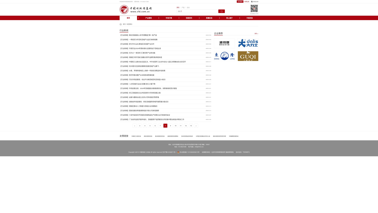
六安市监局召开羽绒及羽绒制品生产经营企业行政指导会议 (149, 115)
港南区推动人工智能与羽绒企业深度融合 (143, 106)
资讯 (178, 7)
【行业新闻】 (124, 35)
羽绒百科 (189, 18)
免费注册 (246, 1)
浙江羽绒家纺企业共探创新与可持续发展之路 (145, 93)
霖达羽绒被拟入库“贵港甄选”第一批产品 (143, 35)
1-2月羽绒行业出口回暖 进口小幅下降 (142, 84)
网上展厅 (229, 18)
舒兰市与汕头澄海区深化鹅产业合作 (141, 44)
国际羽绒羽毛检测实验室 (219, 136)
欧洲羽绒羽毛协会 (160, 136)
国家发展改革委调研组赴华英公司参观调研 (144, 110)
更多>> (256, 33)
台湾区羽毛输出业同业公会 (203, 136)
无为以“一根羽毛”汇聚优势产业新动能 (142, 53)
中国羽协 (249, 18)
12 (186, 126)
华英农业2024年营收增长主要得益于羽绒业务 (145, 48)
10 (175, 126)
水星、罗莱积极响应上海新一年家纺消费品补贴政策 (147, 70)
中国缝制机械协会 (233, 136)
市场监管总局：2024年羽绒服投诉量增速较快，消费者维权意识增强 (153, 88)
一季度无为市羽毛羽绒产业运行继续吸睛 (143, 39)
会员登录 (240, 1)
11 (181, 126)
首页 (128, 18)
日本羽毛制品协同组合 (187, 136)
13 (191, 126)
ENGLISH (255, 1)
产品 (183, 7)
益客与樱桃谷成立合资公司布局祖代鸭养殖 (144, 97)
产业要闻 (148, 18)
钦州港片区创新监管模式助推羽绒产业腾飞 (144, 66)
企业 (188, 7)
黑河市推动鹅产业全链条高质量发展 (141, 75)
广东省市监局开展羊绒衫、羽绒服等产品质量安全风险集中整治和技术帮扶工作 (156, 119)
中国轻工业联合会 (136, 136)
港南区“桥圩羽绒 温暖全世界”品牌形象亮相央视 (145, 57)
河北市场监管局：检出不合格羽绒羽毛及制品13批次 (147, 79)
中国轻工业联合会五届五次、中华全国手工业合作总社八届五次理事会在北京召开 (157, 62)
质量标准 (209, 18)
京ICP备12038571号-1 (169, 152)
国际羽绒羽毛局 (148, 136)
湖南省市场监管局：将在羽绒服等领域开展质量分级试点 (148, 101)
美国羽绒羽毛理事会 (173, 136)
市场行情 (169, 18)
